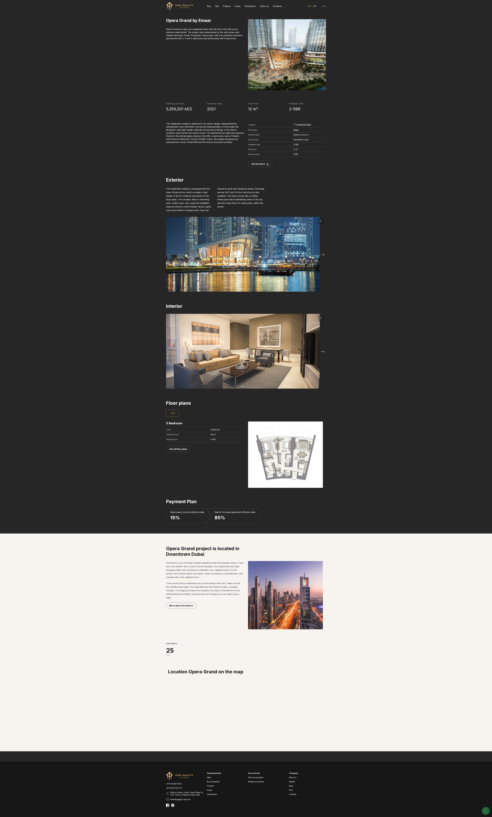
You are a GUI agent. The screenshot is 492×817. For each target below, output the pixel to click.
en (309, 6)
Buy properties (213, 782)
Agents (292, 782)
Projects (227, 6)
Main (209, 777)
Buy (209, 6)
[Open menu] (324, 6)
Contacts (277, 6)
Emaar (296, 130)
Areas (237, 6)
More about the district (181, 605)
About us (264, 6)
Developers (250, 6)
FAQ (291, 790)
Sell (217, 6)
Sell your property (255, 777)
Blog (291, 786)
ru (315, 6)
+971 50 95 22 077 (174, 788)
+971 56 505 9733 (173, 784)
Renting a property (256, 782)
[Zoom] (321, 23)
